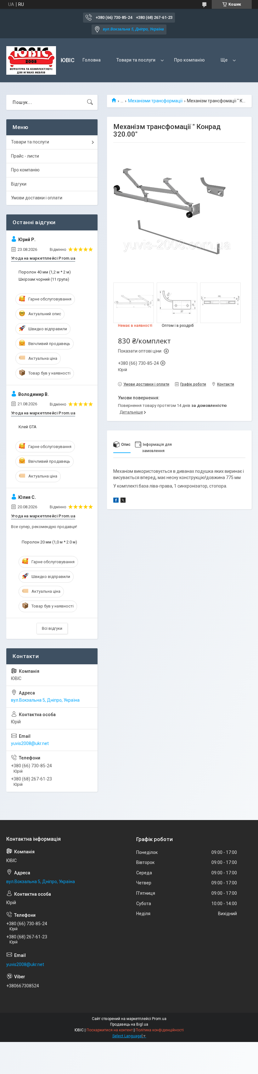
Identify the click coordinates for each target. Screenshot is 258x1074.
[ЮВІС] (31, 60)
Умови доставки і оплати (36, 197)
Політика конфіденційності (160, 1030)
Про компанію (189, 59)
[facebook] (116, 501)
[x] (123, 501)
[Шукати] (90, 102)
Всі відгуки (52, 628)
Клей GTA (27, 426)
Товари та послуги (135, 59)
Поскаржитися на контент (110, 1030)
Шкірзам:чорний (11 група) (44, 279)
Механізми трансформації (155, 100)
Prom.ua (159, 1019)
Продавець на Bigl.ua (129, 1024)
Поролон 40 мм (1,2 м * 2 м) (45, 272)
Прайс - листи (25, 156)
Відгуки (18, 183)
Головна (91, 59)
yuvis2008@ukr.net (30, 743)
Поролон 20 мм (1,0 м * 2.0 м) (49, 542)
